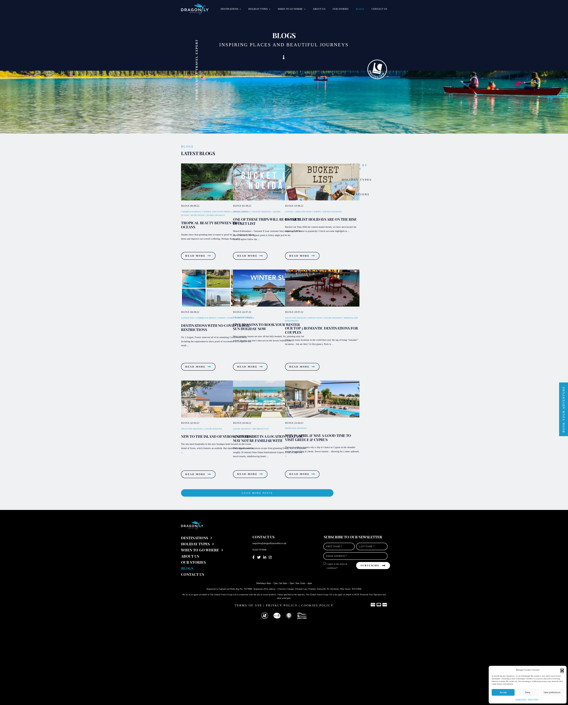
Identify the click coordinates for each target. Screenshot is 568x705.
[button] (562, 669)
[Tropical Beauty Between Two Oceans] (218, 181)
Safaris (277, 212)
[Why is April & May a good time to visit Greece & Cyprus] (322, 399)
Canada (246, 212)
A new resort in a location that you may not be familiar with (268, 438)
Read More (195, 256)
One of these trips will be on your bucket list (266, 221)
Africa (236, 212)
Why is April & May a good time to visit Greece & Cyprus (318, 437)
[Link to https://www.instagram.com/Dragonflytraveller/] (270, 557)
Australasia (187, 318)
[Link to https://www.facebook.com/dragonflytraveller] (253, 557)
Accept (503, 692)
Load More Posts (257, 493)
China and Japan (303, 212)
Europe (317, 212)
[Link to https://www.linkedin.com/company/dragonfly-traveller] (264, 557)
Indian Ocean (315, 318)
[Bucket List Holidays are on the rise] (322, 181)
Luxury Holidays (333, 318)
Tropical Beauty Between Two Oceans (210, 225)
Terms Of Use (248, 605)
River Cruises (198, 215)
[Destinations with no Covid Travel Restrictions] (218, 288)
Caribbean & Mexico (191, 212)
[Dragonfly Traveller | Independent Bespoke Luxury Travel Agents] (195, 5)
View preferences (552, 692)
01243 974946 (259, 549)
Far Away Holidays (261, 212)
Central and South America (217, 212)
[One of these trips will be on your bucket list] (270, 181)
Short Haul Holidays (296, 428)
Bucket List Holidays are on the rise (321, 219)
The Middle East (260, 429)
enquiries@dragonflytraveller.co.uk (269, 543)
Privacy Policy (533, 699)
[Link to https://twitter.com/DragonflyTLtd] (259, 557)
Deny (527, 692)
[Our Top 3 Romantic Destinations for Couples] (322, 288)
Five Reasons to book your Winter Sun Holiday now (266, 326)
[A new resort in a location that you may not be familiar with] (270, 399)
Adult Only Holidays (296, 318)
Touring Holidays (215, 215)
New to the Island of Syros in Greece (217, 436)
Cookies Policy (520, 699)
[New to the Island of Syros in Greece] (218, 399)
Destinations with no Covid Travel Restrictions (215, 327)
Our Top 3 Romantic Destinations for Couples (321, 330)
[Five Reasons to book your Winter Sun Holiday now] (270, 288)
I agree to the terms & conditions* (336, 566)
